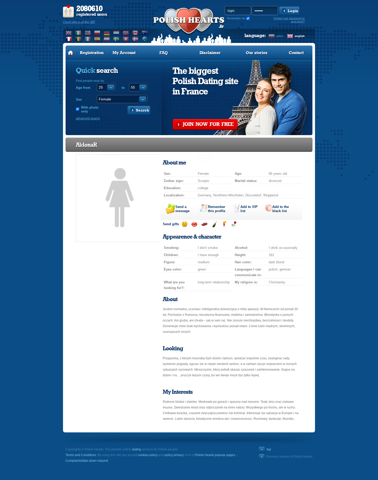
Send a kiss (194, 224)
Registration (92, 53)
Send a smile (184, 224)
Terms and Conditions (81, 455)
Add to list (249, 209)
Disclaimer (210, 53)
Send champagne (214, 224)
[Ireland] (78, 32)
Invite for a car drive (204, 224)
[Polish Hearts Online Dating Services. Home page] (71, 53)
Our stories (256, 53)
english (300, 36)
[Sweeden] (116, 38)
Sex (79, 99)
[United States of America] (88, 32)
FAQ (163, 53)
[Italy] (88, 38)
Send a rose (234, 224)
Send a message (182, 209)
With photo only (89, 109)
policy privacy (174, 455)
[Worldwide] (145, 38)
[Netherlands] (116, 32)
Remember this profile (216, 209)
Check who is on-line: (79, 21)
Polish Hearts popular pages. (215, 455)
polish (279, 36)
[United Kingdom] (69, 32)
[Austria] (107, 38)
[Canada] (135, 32)
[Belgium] (78, 38)
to (123, 88)
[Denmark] (135, 38)
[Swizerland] (126, 38)
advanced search (88, 118)
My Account (124, 53)
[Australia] (145, 32)
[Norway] (126, 32)
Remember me (236, 18)
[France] (69, 38)
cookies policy (148, 455)
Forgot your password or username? (289, 20)
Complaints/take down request (87, 460)
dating (136, 449)
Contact (296, 53)
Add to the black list (280, 209)
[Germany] (107, 32)
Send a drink (224, 224)
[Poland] (97, 32)
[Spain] (97, 38)
